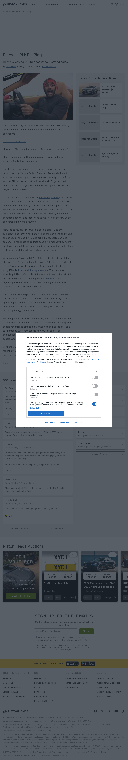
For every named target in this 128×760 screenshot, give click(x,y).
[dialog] (64, 380)
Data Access (64, 422)
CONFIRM (46, 413)
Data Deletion (49, 422)
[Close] (107, 337)
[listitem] (64, 371)
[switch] (95, 377)
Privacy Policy (78, 422)
